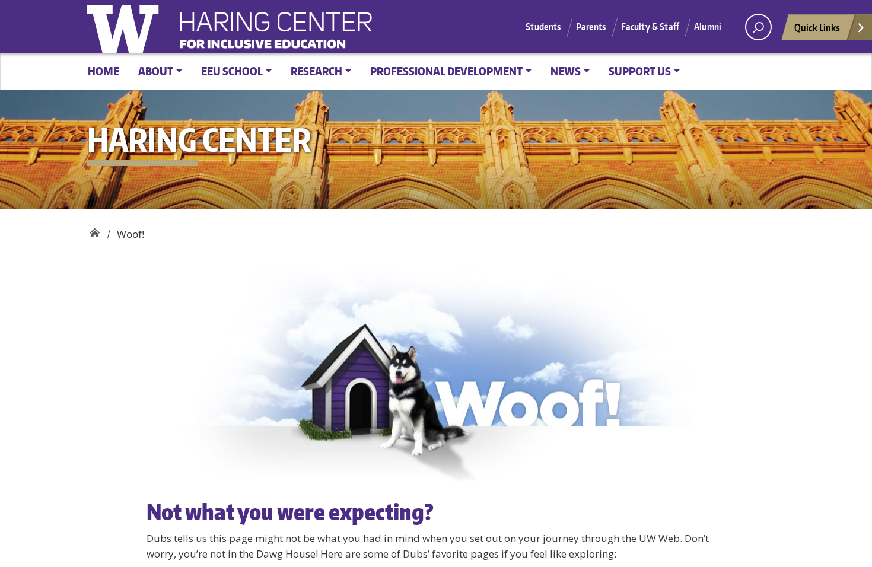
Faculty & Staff (650, 27)
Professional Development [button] (446, 70)
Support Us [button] (640, 70)
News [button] (565, 70)
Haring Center (372, 33)
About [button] (155, 70)
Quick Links (817, 27)
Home (103, 70)
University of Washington (125, 26)
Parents (591, 27)
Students (543, 27)
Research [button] (316, 70)
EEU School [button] (232, 70)
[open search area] (758, 27)
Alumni (707, 27)
